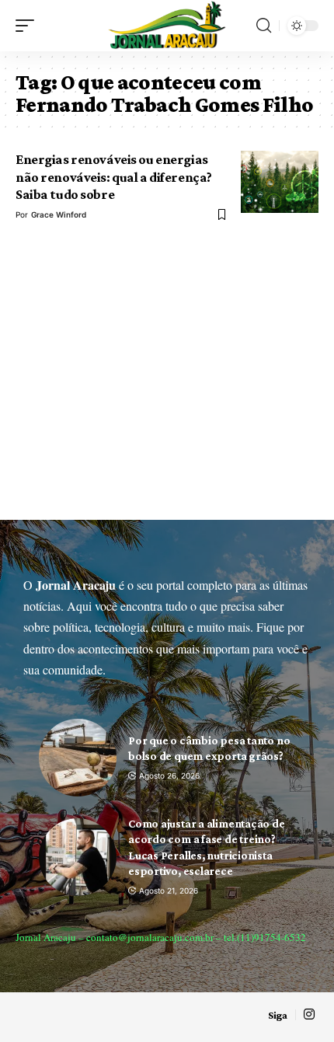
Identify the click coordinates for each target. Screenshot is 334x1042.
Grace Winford (58, 214)
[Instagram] (309, 1014)
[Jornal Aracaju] (167, 25)
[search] (263, 25)
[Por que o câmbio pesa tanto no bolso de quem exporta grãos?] (78, 757)
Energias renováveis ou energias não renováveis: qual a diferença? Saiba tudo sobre (114, 177)
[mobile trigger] (29, 25)
